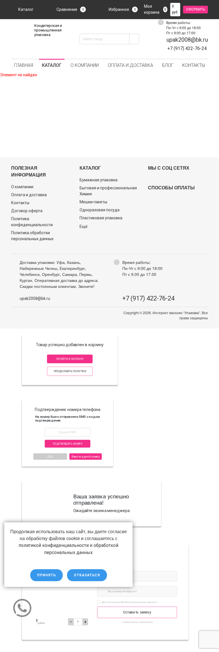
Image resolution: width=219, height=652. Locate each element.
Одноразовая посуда (99, 210)
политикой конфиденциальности (54, 545)
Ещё (84, 226)
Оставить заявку (137, 612)
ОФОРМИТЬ (195, 9)
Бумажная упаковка (98, 180)
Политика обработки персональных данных (32, 235)
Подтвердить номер (67, 443)
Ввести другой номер (86, 456)
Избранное (122, 9)
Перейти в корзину (70, 358)
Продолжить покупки (70, 371)
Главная (23, 65)
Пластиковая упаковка (101, 218)
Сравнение (70, 9)
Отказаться (87, 575)
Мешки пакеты (93, 202)
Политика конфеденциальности (32, 221)
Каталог (26, 9)
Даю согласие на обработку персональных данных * (130, 602)
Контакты (193, 65)
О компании (84, 65)
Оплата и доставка (130, 65)
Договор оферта (26, 210)
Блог (167, 65)
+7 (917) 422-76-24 (148, 298)
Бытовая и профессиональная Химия (108, 191)
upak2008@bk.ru (187, 39)
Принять (46, 575)
